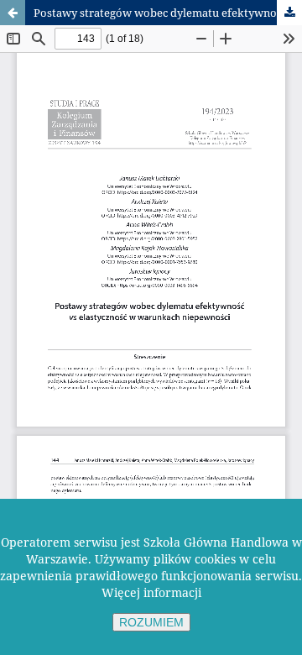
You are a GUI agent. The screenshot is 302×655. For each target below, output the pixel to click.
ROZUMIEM (151, 622)
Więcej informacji (151, 592)
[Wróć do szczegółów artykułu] (12, 12)
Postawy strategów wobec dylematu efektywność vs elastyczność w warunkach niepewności (168, 12)
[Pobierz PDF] (289, 12)
